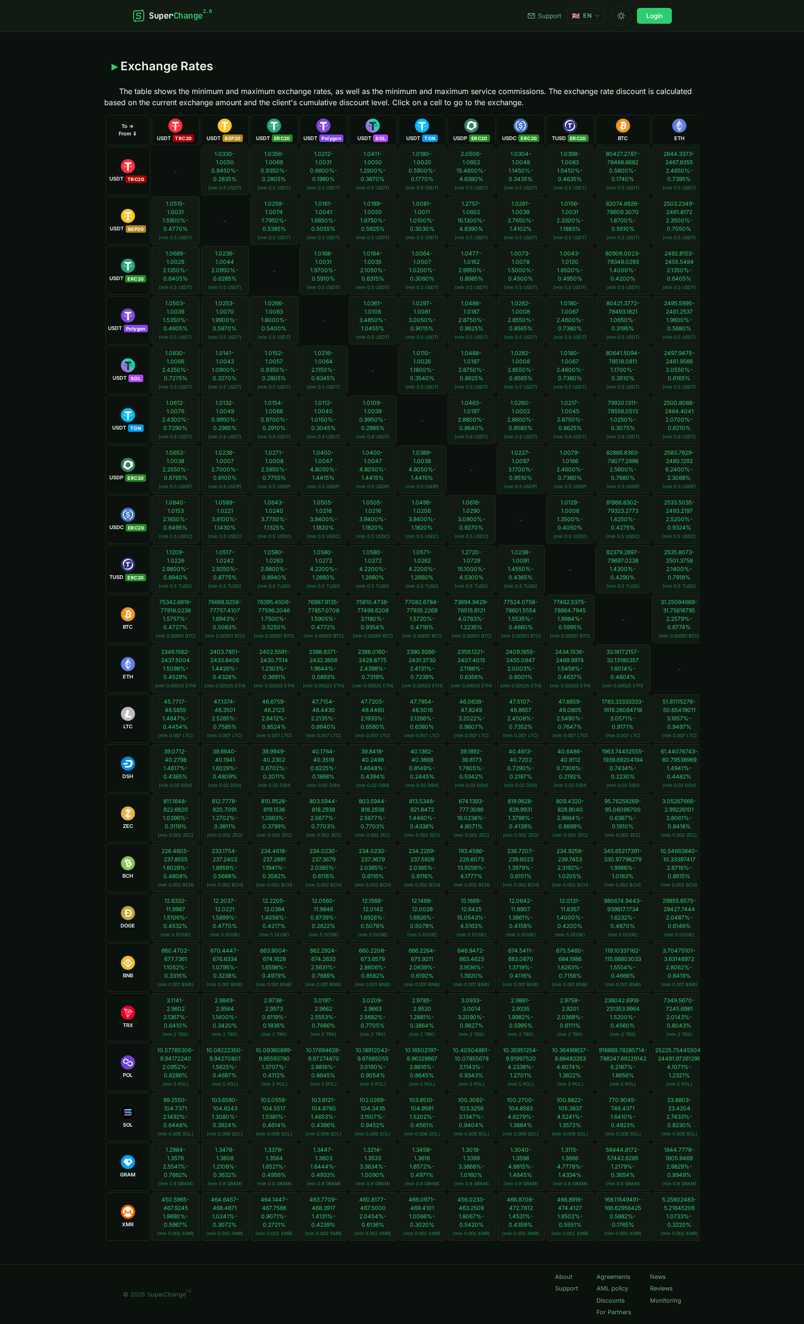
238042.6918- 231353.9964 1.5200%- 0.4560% (622, 1017)
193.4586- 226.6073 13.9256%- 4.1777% (471, 867)
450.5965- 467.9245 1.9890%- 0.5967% (175, 1216)
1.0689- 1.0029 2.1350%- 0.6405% (175, 270)
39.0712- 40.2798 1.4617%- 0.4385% (175, 768)
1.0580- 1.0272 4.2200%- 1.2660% (323, 569)
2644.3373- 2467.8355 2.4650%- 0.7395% (679, 170)
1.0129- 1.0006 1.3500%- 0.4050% (570, 519)
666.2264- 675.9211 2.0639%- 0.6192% (422, 967)
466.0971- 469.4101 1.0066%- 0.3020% (422, 1216)
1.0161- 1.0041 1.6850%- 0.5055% (323, 220)
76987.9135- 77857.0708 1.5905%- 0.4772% (323, 618)
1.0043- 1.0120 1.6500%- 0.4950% (570, 270)
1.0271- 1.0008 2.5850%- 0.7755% (274, 469)
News (658, 1276)
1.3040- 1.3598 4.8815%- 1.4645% (520, 1166)
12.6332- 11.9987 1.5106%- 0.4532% (176, 917)
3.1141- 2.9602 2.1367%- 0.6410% (175, 1017)
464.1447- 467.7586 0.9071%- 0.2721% (274, 1216)
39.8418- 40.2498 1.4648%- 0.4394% (372, 768)
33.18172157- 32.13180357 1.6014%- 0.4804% (622, 668)
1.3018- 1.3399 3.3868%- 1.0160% (471, 1166)
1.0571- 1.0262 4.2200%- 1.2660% (422, 569)
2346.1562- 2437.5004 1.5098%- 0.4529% (175, 668)
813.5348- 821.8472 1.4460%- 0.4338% (422, 818)
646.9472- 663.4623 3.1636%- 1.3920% (471, 967)
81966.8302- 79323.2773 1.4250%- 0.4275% (623, 519)
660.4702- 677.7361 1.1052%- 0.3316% (175, 967)
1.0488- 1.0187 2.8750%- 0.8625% (471, 320)
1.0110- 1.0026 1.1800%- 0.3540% (422, 369)
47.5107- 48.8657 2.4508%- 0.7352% (520, 718)
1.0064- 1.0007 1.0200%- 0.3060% (422, 270)
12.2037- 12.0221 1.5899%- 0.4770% (225, 917)
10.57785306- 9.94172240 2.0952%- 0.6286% (175, 1067)
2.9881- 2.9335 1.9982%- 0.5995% (521, 1017)
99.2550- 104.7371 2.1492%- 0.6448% (175, 1116)
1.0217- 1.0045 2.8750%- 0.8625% (570, 419)
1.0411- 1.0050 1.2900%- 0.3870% (372, 170)
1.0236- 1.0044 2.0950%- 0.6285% (224, 270)
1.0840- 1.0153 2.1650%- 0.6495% (176, 519)
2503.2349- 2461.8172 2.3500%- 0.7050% (679, 220)
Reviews (661, 1288)
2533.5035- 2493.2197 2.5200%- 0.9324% (679, 519)
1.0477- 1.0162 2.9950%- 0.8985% (471, 270)
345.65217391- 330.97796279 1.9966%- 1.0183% (622, 867)
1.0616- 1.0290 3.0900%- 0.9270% (472, 519)
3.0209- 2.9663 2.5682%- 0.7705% (373, 1017)
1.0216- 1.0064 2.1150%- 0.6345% (323, 369)
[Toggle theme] (621, 16)
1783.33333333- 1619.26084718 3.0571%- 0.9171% (623, 718)
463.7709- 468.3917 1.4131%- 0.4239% (323, 1216)
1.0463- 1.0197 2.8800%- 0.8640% (471, 419)
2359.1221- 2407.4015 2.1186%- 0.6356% (471, 668)
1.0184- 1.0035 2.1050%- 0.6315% (372, 270)
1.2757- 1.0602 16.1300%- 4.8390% (471, 220)
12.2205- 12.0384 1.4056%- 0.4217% (274, 917)
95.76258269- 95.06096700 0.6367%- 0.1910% (622, 818)
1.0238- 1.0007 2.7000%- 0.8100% (224, 469)
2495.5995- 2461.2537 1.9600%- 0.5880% (679, 320)
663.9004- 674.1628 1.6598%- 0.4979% (274, 967)
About (563, 1276)
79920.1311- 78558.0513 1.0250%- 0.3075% (623, 419)
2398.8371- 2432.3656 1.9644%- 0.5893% (323, 668)
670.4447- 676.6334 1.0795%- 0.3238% (225, 967)
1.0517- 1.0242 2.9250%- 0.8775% (224, 569)
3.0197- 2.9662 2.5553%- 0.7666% (323, 1017)
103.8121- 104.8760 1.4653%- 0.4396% (323, 1116)
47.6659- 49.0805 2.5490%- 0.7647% (570, 718)
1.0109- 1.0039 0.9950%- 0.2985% (372, 419)
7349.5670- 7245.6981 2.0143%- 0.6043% (679, 1017)
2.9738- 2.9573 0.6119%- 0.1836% (274, 1017)
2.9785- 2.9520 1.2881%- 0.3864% (422, 1017)
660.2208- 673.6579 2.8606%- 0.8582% (373, 967)
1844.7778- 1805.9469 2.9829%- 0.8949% (679, 1166)
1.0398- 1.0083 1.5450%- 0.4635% (570, 170)
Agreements (613, 1276)
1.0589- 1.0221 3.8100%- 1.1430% (225, 519)
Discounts (610, 1300)
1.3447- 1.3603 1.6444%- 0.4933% (323, 1166)
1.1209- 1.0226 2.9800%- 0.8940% (175, 569)
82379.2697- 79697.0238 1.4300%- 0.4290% (623, 569)
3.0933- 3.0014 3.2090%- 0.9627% (471, 1017)
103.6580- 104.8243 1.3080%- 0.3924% (225, 1116)
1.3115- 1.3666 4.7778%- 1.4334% (570, 1166)
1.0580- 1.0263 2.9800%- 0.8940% (274, 569)
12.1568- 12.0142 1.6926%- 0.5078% (373, 917)
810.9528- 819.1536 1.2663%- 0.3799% (274, 818)
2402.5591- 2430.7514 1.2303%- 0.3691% (274, 668)
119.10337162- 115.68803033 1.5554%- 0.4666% (623, 967)
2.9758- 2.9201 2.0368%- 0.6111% (570, 1017)
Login (654, 16)
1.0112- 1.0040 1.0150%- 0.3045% (323, 419)
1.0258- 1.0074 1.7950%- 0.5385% (274, 220)
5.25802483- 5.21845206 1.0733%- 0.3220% (679, 1216)
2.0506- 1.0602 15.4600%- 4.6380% (471, 170)
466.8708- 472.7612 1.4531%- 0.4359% (520, 1216)
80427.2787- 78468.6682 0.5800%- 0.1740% (623, 170)
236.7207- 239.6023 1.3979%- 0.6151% (520, 867)
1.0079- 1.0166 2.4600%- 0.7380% (570, 469)
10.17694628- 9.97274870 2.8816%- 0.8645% (323, 1067)
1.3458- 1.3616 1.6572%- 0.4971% (422, 1166)
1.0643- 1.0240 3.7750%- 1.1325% (274, 519)
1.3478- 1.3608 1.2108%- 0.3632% (225, 1166)
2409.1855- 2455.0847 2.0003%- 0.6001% (521, 668)
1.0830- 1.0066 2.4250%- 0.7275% (175, 369)
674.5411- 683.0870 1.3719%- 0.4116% (520, 967)
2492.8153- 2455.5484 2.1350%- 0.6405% (679, 270)
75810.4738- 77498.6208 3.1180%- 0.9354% (373, 618)
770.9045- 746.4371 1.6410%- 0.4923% (623, 1116)
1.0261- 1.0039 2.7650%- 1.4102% (520, 220)
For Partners (613, 1312)
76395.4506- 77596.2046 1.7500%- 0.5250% (274, 618)
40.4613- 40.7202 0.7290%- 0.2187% (520, 768)
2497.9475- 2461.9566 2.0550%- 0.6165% (679, 369)
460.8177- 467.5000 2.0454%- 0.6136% (372, 1216)
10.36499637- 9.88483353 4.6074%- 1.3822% (570, 1067)
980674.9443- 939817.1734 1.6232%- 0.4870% (623, 917)
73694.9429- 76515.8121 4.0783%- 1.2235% (471, 618)
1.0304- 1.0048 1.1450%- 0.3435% (520, 170)
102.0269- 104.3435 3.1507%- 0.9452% (373, 1116)
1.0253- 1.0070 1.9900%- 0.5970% (224, 320)
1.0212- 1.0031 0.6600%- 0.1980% (323, 170)
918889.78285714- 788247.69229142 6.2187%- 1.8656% (623, 1067)
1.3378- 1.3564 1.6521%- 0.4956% (274, 1166)
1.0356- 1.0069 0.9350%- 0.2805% (274, 170)
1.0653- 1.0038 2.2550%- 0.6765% (175, 469)
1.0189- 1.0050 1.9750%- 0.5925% (372, 220)
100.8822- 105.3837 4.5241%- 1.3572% (570, 1116)
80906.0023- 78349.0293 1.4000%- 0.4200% (623, 270)
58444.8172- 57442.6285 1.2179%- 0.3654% (622, 1166)
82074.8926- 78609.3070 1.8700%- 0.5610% (623, 220)
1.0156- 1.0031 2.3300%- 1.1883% (570, 220)
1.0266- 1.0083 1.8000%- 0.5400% (274, 320)
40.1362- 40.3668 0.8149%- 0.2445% (422, 768)
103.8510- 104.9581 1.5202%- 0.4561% (422, 1116)
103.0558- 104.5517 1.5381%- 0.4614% (274, 1116)
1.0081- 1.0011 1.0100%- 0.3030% (422, 220)
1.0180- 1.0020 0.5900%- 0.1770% (422, 170)
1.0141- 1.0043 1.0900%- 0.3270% (224, 369)
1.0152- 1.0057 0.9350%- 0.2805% (274, 369)
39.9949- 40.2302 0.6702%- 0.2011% (274, 768)
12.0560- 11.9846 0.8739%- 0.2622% (323, 917)
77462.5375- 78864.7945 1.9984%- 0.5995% (570, 618)
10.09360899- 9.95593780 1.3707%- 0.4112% (274, 1067)
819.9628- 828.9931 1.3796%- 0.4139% (521, 818)
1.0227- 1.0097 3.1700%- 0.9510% (520, 469)
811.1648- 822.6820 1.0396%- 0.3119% (176, 818)
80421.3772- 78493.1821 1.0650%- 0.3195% (623, 320)
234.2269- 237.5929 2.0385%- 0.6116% (422, 867)
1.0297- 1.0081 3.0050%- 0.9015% (422, 320)
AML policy (612, 1288)
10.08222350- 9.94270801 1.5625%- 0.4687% (224, 1067)
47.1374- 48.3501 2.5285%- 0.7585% (224, 718)
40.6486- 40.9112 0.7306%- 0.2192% (570, 768)
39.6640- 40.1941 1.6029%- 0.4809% (224, 768)
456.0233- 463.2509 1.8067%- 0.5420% (471, 1216)
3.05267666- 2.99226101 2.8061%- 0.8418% (679, 818)
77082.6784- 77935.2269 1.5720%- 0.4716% (422, 618)
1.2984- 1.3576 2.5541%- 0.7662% (175, 1166)
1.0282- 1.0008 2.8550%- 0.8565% (520, 320)
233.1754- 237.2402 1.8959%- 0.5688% (225, 867)
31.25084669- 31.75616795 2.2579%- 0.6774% (679, 618)
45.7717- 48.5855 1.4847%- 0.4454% (175, 718)
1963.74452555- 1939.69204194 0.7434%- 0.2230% (623, 768)
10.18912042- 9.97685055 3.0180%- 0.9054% (372, 1067)
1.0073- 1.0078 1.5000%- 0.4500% (520, 270)
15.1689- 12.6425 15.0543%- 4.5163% (471, 917)
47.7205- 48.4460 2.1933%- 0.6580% (372, 718)
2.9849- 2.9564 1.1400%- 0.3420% (225, 1017)
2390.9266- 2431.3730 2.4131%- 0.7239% (422, 668)
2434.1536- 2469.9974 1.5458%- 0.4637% (570, 668)
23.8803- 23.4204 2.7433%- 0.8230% (679, 1116)
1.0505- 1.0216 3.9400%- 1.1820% (324, 519)
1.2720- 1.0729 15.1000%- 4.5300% (471, 569)
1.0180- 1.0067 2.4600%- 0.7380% (570, 320)
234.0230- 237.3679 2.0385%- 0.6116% (323, 867)
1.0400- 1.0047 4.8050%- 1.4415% (323, 469)
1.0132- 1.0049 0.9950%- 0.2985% (224, 419)
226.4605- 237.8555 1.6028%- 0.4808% (175, 867)
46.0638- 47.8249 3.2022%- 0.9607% (471, 718)
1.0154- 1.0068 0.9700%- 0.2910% (274, 419)
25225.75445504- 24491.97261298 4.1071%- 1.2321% (679, 1067)
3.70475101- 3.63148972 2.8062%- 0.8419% (679, 967)
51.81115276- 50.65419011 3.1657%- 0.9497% (679, 718)
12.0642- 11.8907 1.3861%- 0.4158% (521, 917)
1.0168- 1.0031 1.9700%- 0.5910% (323, 270)
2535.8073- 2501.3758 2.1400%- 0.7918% (679, 569)
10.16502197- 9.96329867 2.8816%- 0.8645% (422, 1067)
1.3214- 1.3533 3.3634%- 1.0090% (372, 1166)
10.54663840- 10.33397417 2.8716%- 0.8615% (679, 867)
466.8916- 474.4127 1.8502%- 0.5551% (570, 1216)
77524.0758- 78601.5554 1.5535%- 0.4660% (521, 618)
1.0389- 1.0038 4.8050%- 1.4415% (422, 469)
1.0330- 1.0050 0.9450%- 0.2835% (224, 170)
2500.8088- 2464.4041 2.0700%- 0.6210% (679, 419)
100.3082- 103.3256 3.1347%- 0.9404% (471, 1116)
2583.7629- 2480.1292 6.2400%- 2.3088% (679, 469)
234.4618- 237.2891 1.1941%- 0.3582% (274, 867)
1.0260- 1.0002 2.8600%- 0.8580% (520, 419)
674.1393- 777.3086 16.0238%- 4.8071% (471, 818)
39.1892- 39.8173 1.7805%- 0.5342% (471, 768)
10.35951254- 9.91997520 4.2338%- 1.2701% (521, 1067)
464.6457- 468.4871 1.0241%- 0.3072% (224, 1216)
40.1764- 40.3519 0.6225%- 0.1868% (323, 768)
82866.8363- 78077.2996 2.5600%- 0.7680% (623, 469)
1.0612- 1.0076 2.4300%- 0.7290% (175, 419)
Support (549, 16)
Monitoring (665, 1300)
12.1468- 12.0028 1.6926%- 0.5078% (422, 917)
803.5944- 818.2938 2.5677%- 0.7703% (324, 818)
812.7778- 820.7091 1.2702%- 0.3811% (225, 818)
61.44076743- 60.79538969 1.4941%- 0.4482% (679, 768)
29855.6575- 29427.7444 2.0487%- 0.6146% (679, 917)
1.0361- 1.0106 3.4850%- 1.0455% (372, 320)
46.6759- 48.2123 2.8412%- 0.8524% (274, 718)
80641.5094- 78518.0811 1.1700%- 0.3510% (623, 369)
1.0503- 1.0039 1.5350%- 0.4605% (175, 320)
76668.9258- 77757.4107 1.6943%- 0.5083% (225, 618)
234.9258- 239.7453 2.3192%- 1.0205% (570, 867)
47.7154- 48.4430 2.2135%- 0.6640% (323, 718)
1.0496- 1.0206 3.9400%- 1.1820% (422, 519)
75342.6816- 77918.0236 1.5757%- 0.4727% (175, 618)
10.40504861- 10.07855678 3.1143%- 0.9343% (471, 1067)
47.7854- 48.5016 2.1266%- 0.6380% (422, 718)
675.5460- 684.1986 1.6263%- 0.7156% (570, 967)
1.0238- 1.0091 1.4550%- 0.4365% (520, 569)
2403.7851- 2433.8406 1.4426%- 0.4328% (225, 668)
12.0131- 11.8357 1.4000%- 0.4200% (570, 917)
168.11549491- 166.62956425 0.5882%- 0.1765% (623, 1216)
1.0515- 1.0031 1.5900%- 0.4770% (175, 220)
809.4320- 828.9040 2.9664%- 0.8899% (570, 818)
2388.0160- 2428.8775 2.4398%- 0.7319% (373, 668)
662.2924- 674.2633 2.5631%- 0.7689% (323, 967)
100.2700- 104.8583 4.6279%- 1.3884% (520, 1116)
